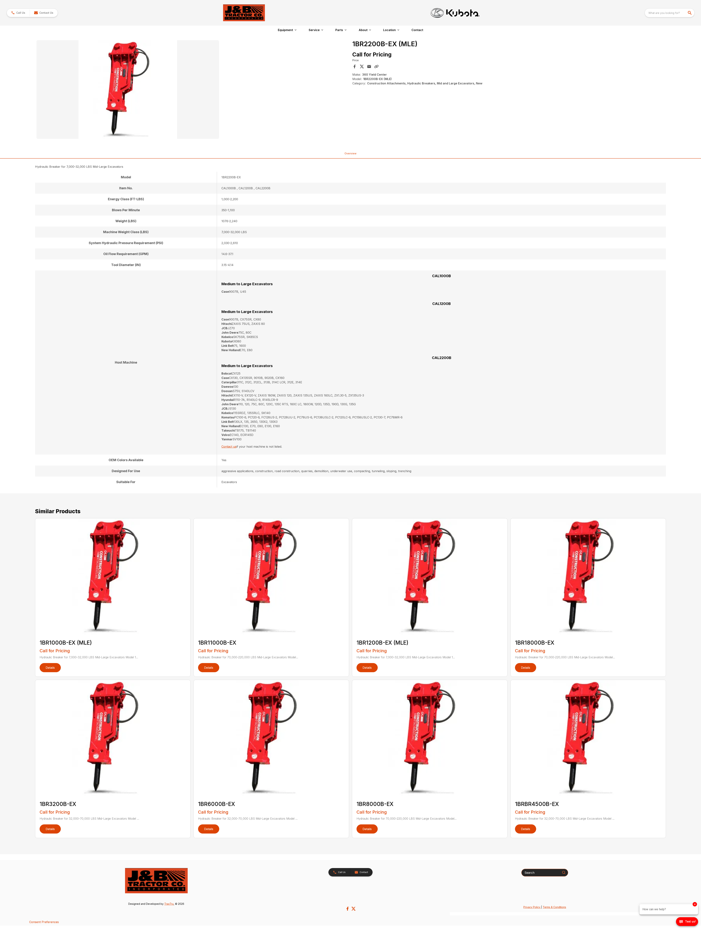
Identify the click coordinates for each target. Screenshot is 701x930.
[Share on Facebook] (354, 66)
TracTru (169, 903)
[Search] (563, 872)
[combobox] (669, 12)
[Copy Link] (376, 66)
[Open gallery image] (128, 89)
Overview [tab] (350, 153)
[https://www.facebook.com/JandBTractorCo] (347, 908)
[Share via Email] (369, 66)
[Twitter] (353, 908)
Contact (417, 30)
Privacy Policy (532, 907)
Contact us (228, 446)
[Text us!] (687, 922)
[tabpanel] (193, 90)
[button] (18, 13)
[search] (690, 13)
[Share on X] (362, 66)
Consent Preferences (44, 922)
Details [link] (50, 667)
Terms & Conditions (554, 907)
